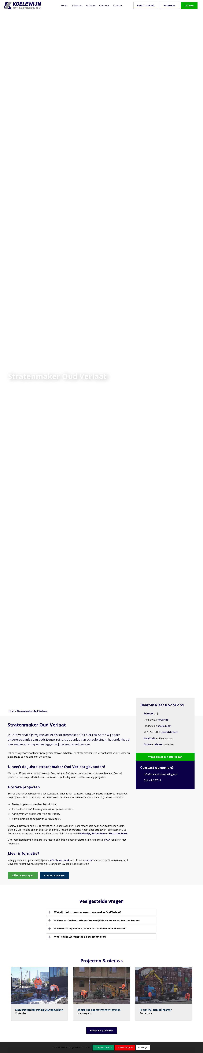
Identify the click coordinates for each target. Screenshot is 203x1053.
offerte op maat (59, 860)
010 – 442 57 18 (152, 780)
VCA (107, 839)
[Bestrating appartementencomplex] (101, 985)
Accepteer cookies (103, 1047)
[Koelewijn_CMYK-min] (23, 5)
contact (89, 860)
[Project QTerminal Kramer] (163, 985)
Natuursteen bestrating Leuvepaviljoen (39, 1009)
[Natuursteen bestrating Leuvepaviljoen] (39, 985)
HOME (11, 710)
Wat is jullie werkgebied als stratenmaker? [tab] (80, 936)
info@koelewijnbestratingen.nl (161, 774)
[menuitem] (64, 5)
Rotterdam (98, 833)
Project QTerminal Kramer (156, 1009)
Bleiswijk (84, 833)
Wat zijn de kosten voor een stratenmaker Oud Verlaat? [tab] (87, 912)
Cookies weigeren (125, 1047)
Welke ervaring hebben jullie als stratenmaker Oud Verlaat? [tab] (90, 928)
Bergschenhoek (118, 833)
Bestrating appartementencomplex (99, 1009)
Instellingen (143, 1047)
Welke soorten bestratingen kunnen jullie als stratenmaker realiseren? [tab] (97, 920)
